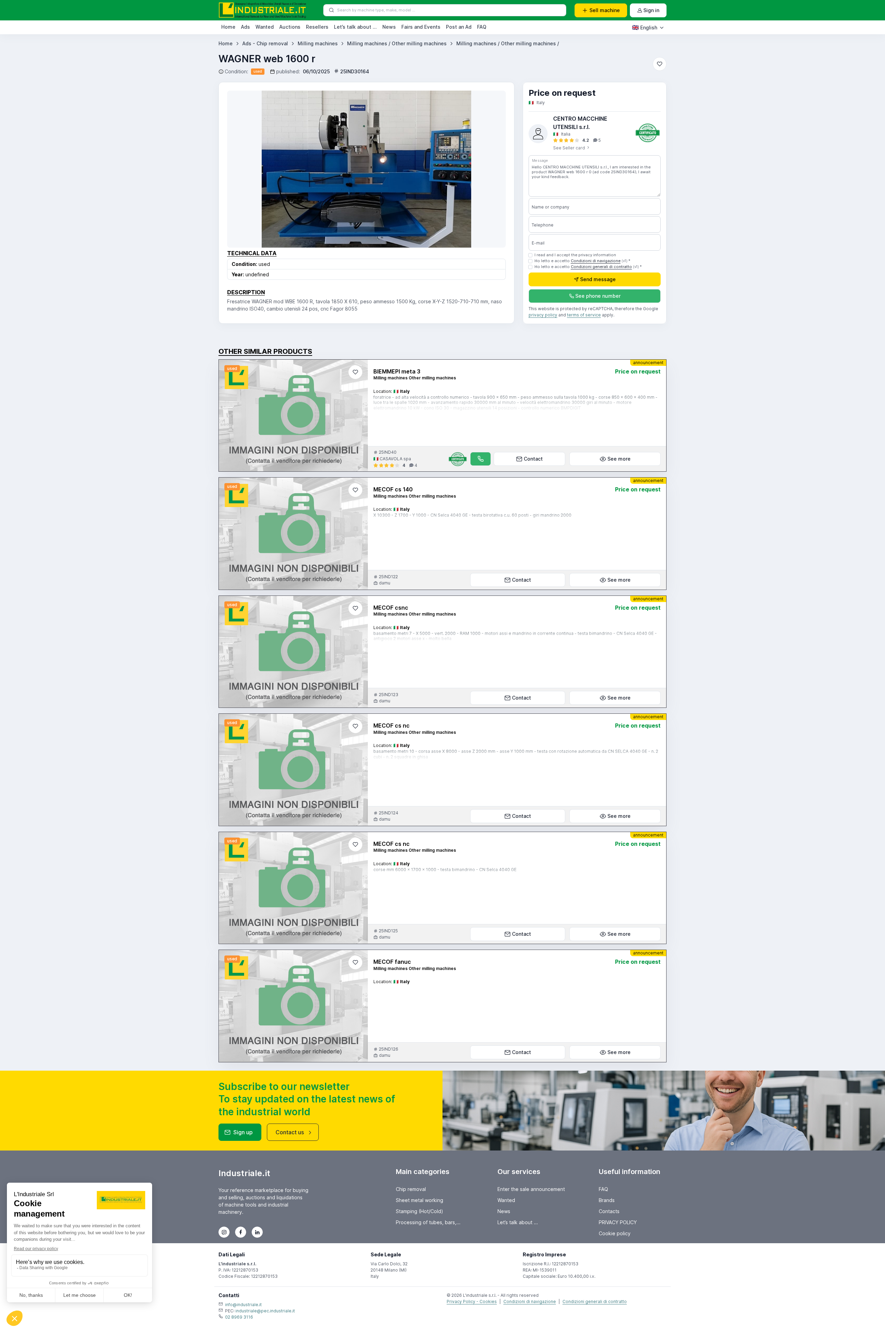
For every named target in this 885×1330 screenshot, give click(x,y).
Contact (533, 459)
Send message (598, 279)
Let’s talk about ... (355, 27)
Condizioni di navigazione (596, 260)
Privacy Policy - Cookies (472, 1301)
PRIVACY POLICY (618, 1222)
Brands (607, 1200)
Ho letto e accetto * (582, 260)
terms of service (584, 314)
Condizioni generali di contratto (601, 266)
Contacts (609, 1211)
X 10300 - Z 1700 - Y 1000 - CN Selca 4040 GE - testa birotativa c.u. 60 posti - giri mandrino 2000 (472, 515)
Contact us (290, 1132)
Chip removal (411, 1189)
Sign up (243, 1132)
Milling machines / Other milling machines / (507, 43)
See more (619, 459)
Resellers (317, 27)
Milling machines (318, 43)
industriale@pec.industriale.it (265, 1310)
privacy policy (543, 314)
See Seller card (569, 147)
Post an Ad (459, 27)
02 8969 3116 (239, 1317)
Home (228, 27)
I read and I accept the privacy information (575, 254)
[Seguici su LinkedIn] (257, 1232)
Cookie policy (615, 1233)
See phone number (598, 296)
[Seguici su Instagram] (224, 1232)
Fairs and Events (420, 27)
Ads (245, 27)
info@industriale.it (243, 1304)
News (389, 27)
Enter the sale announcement (531, 1189)
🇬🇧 (644, 27)
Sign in (651, 10)
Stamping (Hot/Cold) (419, 1211)
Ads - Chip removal (265, 43)
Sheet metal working (419, 1200)
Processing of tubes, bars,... (428, 1222)
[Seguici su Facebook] (240, 1232)
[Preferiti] (660, 64)
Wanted (264, 27)
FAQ (481, 27)
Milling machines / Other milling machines (397, 43)
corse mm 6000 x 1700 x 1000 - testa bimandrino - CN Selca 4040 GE (444, 869)
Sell (604, 10)
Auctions (289, 27)
